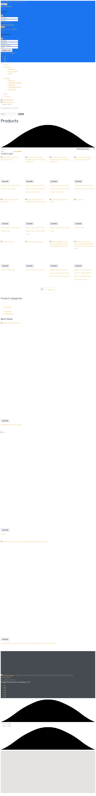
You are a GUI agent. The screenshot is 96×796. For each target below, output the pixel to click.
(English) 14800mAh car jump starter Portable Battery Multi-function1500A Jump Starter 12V (60, 273)
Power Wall (7, 311)
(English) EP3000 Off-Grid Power (11, 425)
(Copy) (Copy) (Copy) (8, 270)
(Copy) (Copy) (79, 227)
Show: (2, 151)
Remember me (7, 22)
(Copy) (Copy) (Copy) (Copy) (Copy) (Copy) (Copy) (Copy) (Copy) (35, 231)
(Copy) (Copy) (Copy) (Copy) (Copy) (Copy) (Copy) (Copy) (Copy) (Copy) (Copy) (35, 188)
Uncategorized (8, 314)
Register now (6, 50)
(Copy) (3, 534)
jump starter (8, 307)
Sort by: (3, 149)
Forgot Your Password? (7, 25)
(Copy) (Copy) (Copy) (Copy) (35, 270)
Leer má (5, 181)
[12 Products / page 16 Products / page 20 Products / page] (7, 154)
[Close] (2, 16)
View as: (15, 151)
